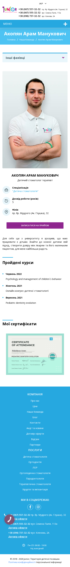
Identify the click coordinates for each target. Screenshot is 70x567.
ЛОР (35, 467)
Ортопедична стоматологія (35, 473)
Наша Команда (26, 39)
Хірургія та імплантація (35, 489)
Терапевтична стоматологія (35, 484)
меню (7, 24)
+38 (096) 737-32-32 (29, 16)
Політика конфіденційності (22, 562)
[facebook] (30, 507)
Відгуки (35, 439)
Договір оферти (35, 433)
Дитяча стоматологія (35, 456)
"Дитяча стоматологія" (25, 191)
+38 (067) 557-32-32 (29, 9)
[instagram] (38, 507)
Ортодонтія (35, 462)
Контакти (35, 422)
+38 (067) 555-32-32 (29, 12)
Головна (11, 39)
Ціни (35, 406)
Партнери (35, 444)
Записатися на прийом (35, 225)
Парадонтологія (35, 478)
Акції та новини (35, 428)
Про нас (35, 400)
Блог (35, 417)
